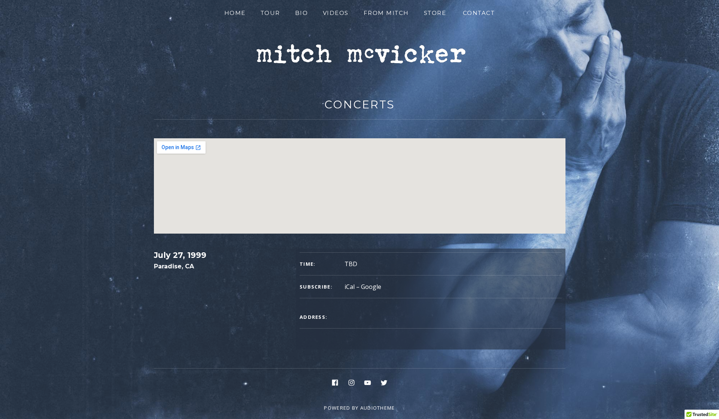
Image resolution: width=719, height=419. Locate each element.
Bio (301, 12)
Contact (479, 12)
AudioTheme (377, 407)
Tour (270, 12)
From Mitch (386, 12)
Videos (336, 12)
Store (435, 12)
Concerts (359, 104)
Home (235, 12)
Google (371, 287)
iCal (350, 287)
